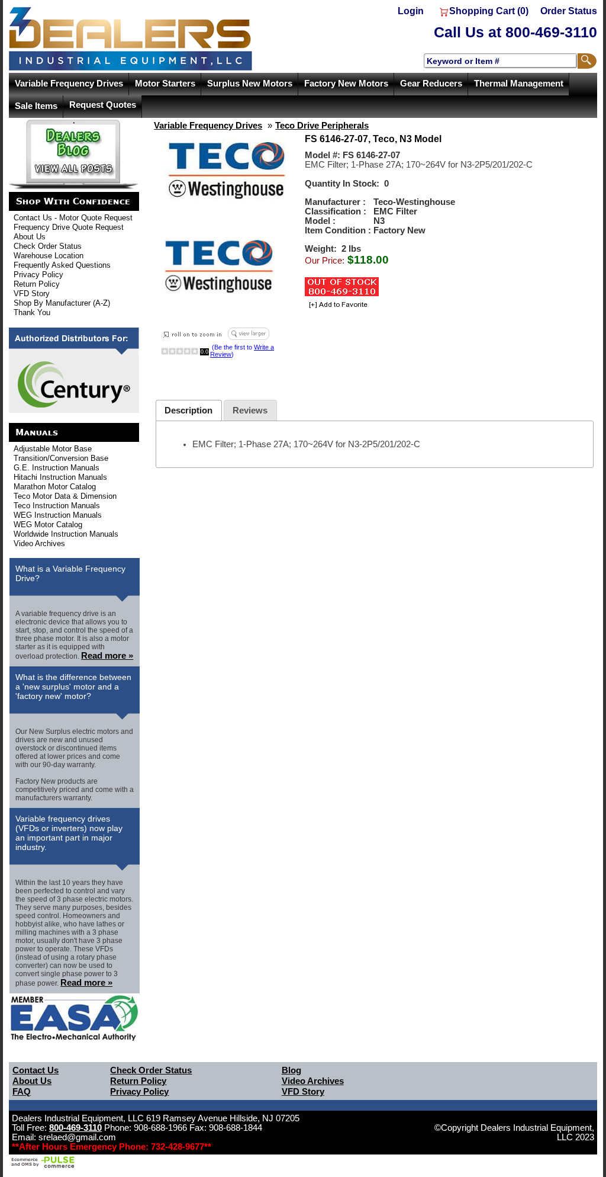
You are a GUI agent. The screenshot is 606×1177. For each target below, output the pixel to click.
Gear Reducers (431, 83)
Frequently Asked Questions (62, 265)
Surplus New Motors (249, 83)
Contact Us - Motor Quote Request (73, 217)
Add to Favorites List (336, 305)
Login (411, 11)
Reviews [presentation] (250, 410)
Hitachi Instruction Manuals (60, 477)
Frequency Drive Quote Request (69, 227)
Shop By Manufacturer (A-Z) (62, 303)
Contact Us (35, 1070)
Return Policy (37, 284)
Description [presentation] (188, 410)
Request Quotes (102, 105)
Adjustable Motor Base (53, 448)
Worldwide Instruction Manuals (66, 534)
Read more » (107, 655)
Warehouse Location (48, 255)
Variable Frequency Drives (69, 83)
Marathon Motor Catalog (55, 486)
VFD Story (32, 293)
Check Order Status (48, 246)
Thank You (32, 312)
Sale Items (36, 106)
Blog (291, 1070)
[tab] (189, 410)
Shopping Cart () (488, 11)
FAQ (21, 1091)
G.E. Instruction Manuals (56, 467)
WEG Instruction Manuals (58, 515)
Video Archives (39, 543)
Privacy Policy (38, 274)
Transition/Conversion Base (61, 458)
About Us (30, 236)
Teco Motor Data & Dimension (65, 496)
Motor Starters (165, 83)
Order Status (568, 11)
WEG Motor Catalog (48, 524)
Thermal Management (518, 83)
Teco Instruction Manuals (57, 505)
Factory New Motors (346, 83)
